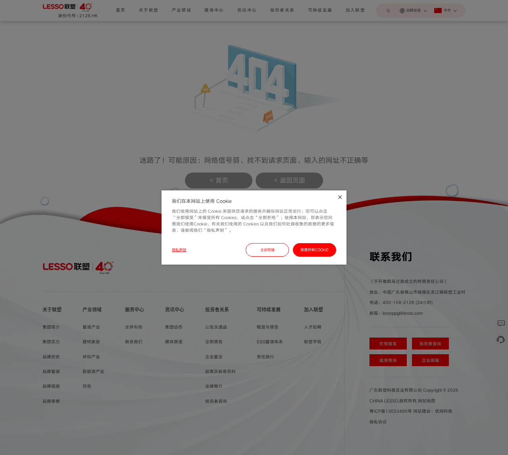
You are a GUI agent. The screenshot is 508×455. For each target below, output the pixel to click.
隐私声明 (179, 250)
